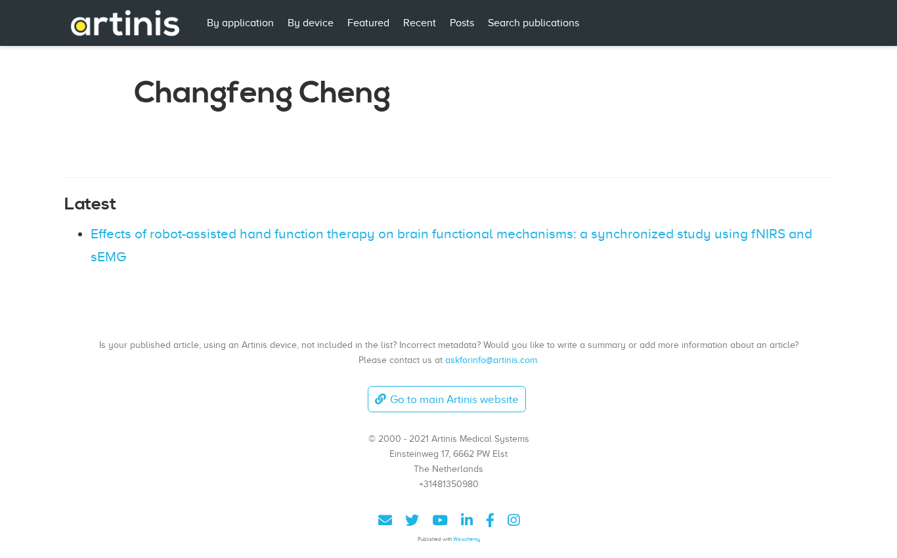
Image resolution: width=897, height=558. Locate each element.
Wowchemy (466, 539)
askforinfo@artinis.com (491, 359)
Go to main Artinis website (454, 399)
